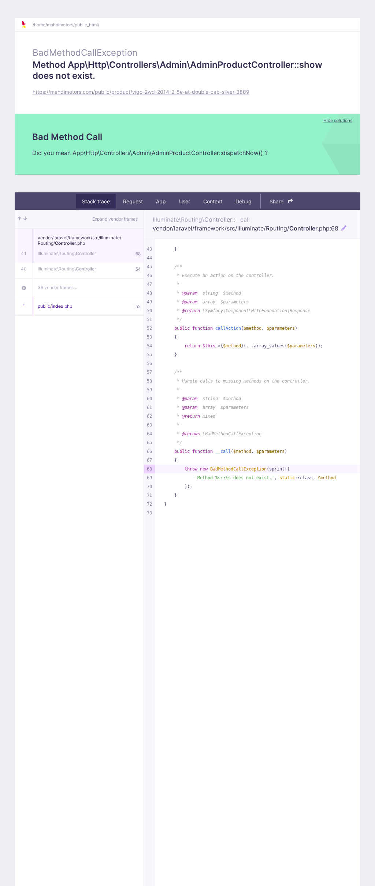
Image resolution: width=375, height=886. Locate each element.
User (184, 201)
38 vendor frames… (57, 287)
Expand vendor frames (115, 219)
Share (277, 201)
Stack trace (96, 201)
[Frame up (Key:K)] (19, 219)
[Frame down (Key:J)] (25, 219)
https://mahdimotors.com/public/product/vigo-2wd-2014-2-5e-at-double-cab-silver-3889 (141, 92)
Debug (243, 201)
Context (212, 201)
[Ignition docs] (27, 24)
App (161, 201)
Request (133, 201)
